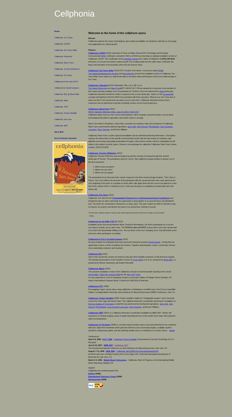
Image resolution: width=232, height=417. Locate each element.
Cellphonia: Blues (61, 100)
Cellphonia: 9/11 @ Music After (66, 94)
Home (57, 31)
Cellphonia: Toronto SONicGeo (67, 69)
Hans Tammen (103, 130)
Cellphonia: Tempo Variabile (65, 113)
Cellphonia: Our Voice (63, 75)
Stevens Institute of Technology (101, 304)
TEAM (160, 71)
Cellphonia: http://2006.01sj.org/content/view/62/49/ (137, 351)
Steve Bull (58, 132)
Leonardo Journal (130, 59)
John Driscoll (142, 127)
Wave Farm (116, 88)
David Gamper (154, 242)
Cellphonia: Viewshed (63, 56)
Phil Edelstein (153, 127)
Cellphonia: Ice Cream (63, 38)
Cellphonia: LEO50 (62, 44)
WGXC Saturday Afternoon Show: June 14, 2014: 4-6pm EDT (113, 112)
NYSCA (91, 374)
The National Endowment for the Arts (103, 74)
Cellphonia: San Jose (63, 119)
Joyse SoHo (138, 260)
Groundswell (168, 94)
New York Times (133, 275)
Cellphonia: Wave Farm (64, 63)
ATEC (103, 56)
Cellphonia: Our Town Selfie (65, 50)
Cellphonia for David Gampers (66, 88)
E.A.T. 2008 (107, 339)
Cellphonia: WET (61, 126)
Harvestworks (128, 74)
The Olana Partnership (97, 88)
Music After (168, 260)
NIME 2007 (108, 345)
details (172, 330)
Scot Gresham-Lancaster (65, 138)
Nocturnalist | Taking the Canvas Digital (104, 275)
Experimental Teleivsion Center (102, 377)
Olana (161, 91)
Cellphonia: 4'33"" (61, 107)
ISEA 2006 (110, 351)
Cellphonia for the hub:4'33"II (66, 82)
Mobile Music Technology (115, 360)
